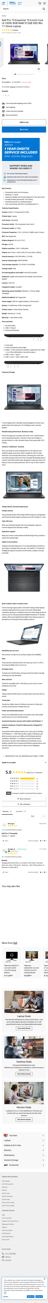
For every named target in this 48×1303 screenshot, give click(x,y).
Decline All (31, 1296)
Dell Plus (4, 1187)
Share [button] (6, 841)
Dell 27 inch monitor (8, 1205)
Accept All (39, 1296)
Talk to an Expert (7, 1230)
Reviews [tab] (6, 811)
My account (5, 1239)
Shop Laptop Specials (24, 1028)
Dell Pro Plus (6, 1193)
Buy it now (24, 129)
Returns (4, 1227)
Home (4, 16)
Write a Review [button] (25, 799)
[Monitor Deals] (24, 1093)
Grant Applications (8, 1236)
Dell (15, 943)
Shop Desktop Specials (24, 1074)
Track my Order (7, 1218)
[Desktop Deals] (24, 1047)
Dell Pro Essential (7, 1184)
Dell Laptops (6, 1181)
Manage (5, 1296)
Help (3, 1215)
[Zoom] (39, 69)
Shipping (13, 87)
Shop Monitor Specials (24, 1119)
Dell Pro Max (6, 1199)
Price (4, 79)
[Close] (44, 1278)
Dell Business (6, 1233)
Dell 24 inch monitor (8, 1202)
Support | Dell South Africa (10, 1221)
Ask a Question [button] (25, 804)
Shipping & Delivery (8, 1224)
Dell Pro (4, 1190)
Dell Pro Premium (7, 1196)
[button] (41, 841)
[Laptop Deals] (24, 1002)
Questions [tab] (19, 811)
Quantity (5, 91)
